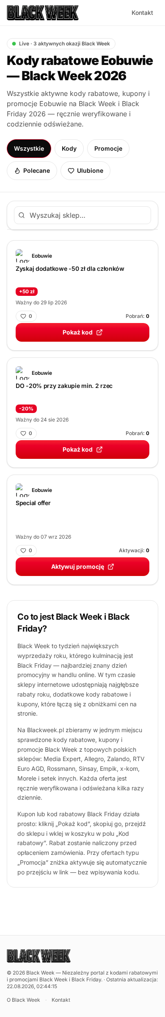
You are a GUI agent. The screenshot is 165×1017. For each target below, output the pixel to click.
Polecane (36, 170)
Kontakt (142, 12)
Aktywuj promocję (77, 566)
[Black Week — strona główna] (43, 12)
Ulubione (90, 170)
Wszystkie (29, 148)
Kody (69, 148)
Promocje (108, 148)
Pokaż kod (78, 332)
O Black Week (23, 1000)
